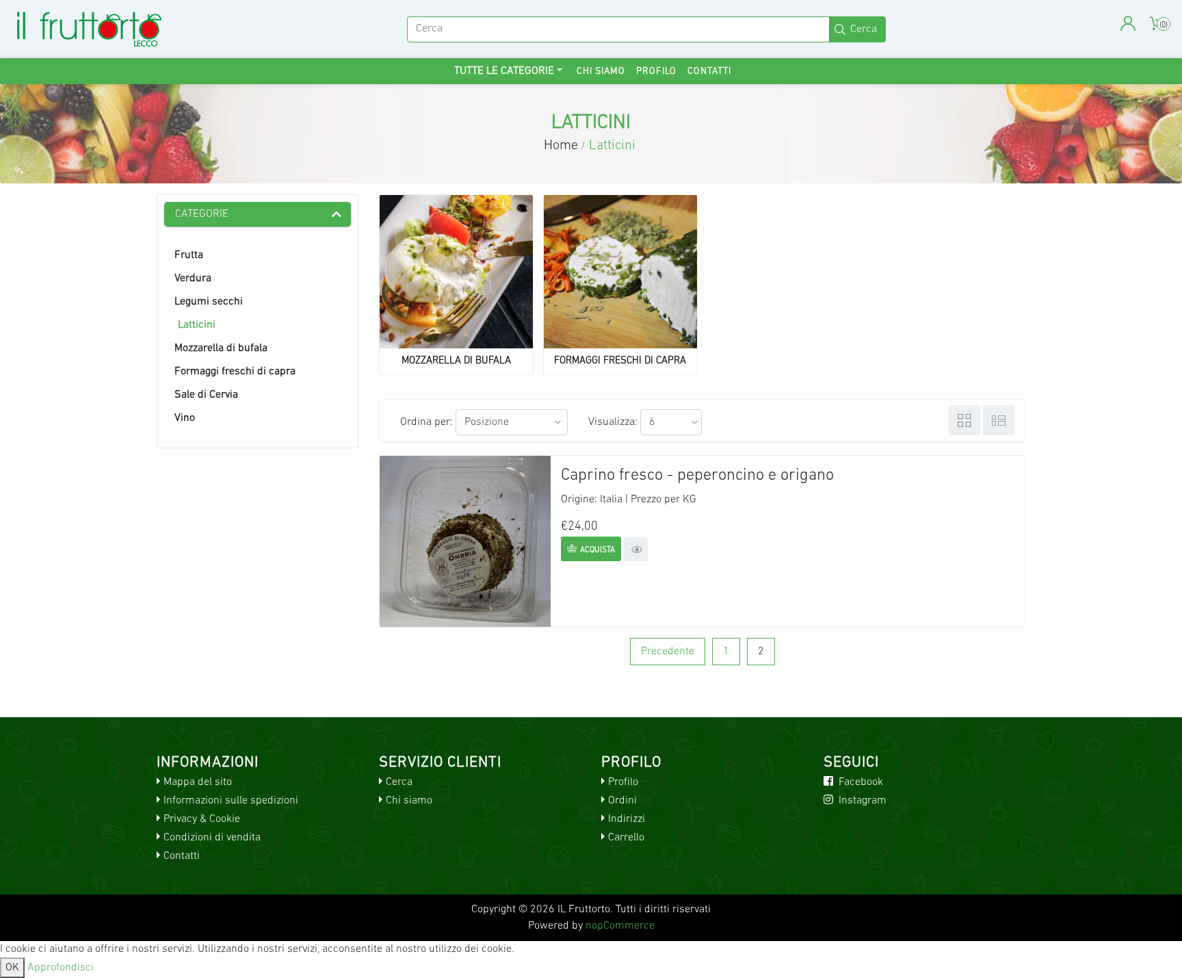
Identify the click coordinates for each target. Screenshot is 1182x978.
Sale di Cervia (206, 394)
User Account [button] (1128, 23)
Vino (184, 418)
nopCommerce (620, 926)
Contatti (709, 71)
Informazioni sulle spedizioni (230, 800)
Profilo (656, 71)
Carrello (626, 837)
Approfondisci (60, 967)
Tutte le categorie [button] (504, 71)
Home (561, 146)
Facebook (859, 782)
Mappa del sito (197, 782)
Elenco (998, 420)
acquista (597, 550)
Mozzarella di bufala (220, 348)
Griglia (964, 420)
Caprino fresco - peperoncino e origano (697, 475)
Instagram (861, 800)
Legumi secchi (208, 301)
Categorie (201, 214)
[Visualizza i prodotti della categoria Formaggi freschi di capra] (620, 271)
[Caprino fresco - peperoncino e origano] (465, 541)
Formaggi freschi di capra (235, 371)
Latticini (196, 325)
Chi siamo (601, 71)
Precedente (667, 651)
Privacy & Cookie (201, 819)
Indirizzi (626, 819)
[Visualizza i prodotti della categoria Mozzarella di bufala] (456, 271)
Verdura (192, 278)
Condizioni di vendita (212, 837)
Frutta (188, 255)
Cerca (399, 782)
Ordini (622, 800)
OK (12, 967)
